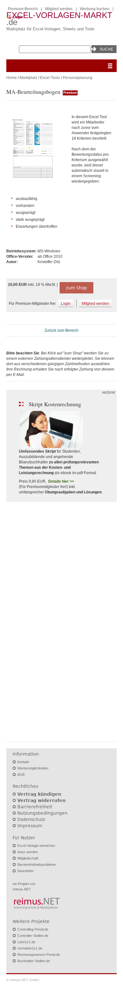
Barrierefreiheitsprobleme (36, 864)
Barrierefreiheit (34, 806)
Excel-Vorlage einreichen (36, 845)
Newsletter (25, 871)
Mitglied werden (59, 9)
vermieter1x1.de (29, 948)
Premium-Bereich (23, 9)
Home (11, 77)
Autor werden (27, 852)
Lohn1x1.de (26, 942)
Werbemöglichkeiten (32, 768)
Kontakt (23, 762)
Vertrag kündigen (39, 794)
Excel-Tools (50, 77)
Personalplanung (77, 77)
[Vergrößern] (36, 149)
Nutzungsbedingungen (42, 813)
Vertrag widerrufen (41, 800)
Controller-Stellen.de (32, 936)
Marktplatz (28, 77)
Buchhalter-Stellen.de (33, 961)
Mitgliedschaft (27, 858)
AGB (21, 774)
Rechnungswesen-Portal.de (38, 954)
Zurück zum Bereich (61, 330)
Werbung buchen (94, 9)
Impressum (29, 825)
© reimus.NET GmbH (22, 980)
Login (18, 17)
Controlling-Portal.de (32, 929)
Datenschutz (31, 819)
